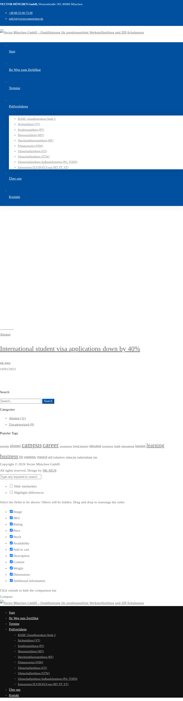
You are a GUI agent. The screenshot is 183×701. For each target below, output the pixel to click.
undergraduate (84, 457)
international (127, 446)
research (42, 457)
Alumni (17, 418)
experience (107, 446)
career (51, 444)
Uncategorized (21, 424)
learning (140, 446)
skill (50, 457)
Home (13, 271)
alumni (15, 446)
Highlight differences (28, 492)
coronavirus (66, 446)
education (95, 446)
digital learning (80, 446)
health (117, 446)
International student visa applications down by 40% (70, 348)
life (21, 457)
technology (59, 457)
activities (4, 446)
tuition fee (71, 457)
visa (95, 457)
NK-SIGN (49, 470)
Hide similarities (25, 486)
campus (32, 444)
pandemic (30, 457)
